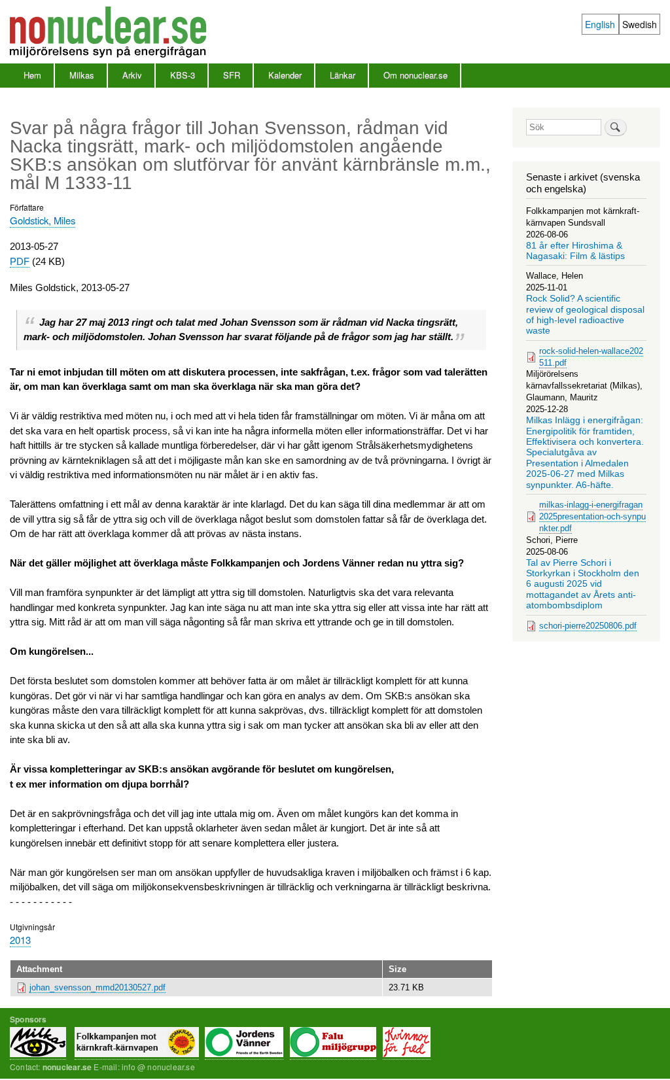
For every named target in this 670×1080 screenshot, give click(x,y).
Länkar (342, 75)
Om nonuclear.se (415, 75)
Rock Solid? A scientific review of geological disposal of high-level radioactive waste (585, 315)
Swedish (639, 24)
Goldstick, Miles (42, 220)
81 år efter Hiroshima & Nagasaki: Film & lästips (575, 251)
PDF (19, 261)
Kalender (285, 75)
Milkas (81, 75)
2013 (20, 940)
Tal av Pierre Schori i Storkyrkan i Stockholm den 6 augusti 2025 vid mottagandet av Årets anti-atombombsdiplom (582, 584)
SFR (231, 75)
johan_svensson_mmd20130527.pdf (97, 987)
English (600, 24)
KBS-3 (182, 75)
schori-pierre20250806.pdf (588, 626)
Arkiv (132, 75)
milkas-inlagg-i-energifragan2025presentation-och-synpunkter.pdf (592, 516)
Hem (32, 75)
